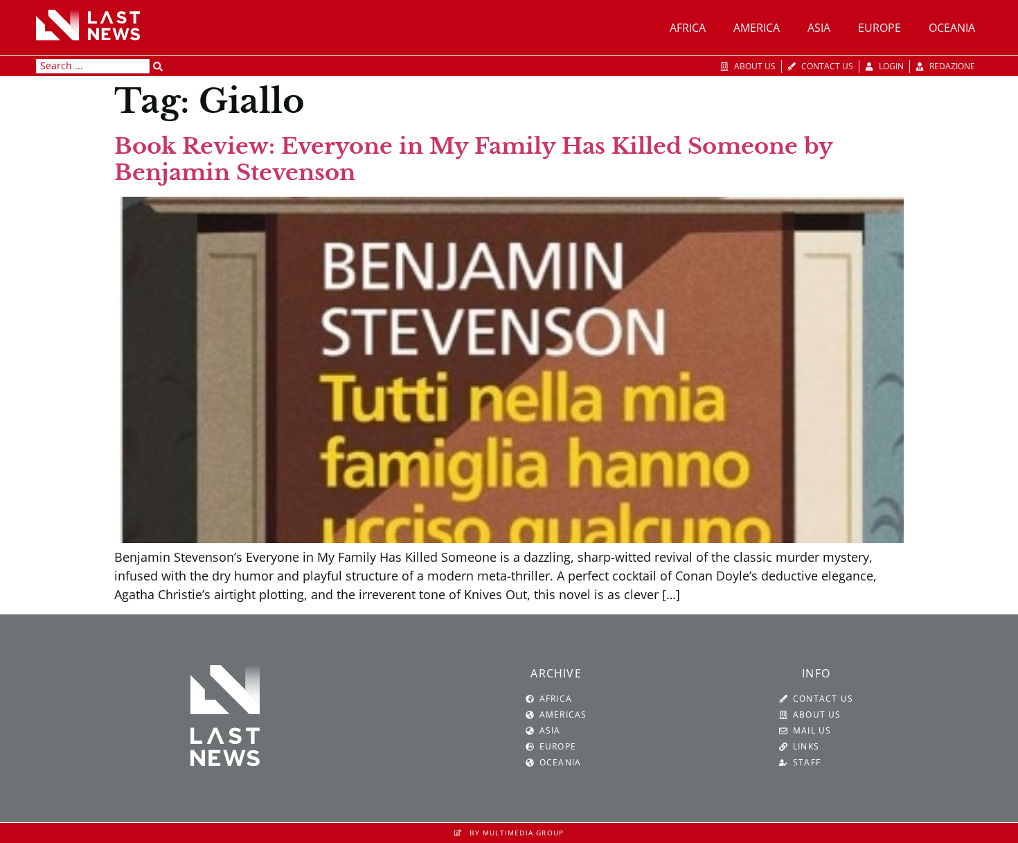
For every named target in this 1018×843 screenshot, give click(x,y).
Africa (688, 27)
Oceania (952, 27)
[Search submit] (158, 66)
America (756, 27)
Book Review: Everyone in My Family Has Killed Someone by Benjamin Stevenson (473, 159)
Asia (818, 27)
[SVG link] (88, 25)
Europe (879, 27)
